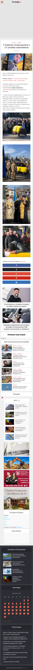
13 (16, 607)
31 (5, 617)
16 (28, 607)
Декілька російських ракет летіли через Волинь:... (21, 436)
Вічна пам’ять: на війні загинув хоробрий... (20, 421)
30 (28, 613)
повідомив (6, 89)
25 (8, 613)
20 (16, 610)
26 (12, 613)
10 (5, 607)
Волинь (14, 42)
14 (20, 607)
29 (24, 613)
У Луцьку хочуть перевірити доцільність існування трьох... (20, 356)
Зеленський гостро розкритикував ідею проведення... (19, 364)
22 (24, 610)
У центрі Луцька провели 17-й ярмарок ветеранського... (19, 372)
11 (8, 607)
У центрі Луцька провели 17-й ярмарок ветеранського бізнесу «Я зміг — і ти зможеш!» (14, 648)
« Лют (4, 621)
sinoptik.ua (19, 527)
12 (12, 607)
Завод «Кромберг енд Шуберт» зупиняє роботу (21, 406)
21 (20, 610)
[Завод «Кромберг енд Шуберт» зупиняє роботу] (10, 407)
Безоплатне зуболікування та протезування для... (18, 571)
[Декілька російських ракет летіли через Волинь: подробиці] (10, 437)
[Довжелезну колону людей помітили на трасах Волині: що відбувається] (10, 414)
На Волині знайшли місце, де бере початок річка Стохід (19, 555)
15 (24, 607)
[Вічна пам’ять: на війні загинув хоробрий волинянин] (10, 422)
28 (20, 613)
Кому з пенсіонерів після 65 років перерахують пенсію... (18, 563)
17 (5, 610)
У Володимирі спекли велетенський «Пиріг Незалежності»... (19, 380)
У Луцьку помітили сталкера (11, 661)
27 (16, 613)
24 (5, 613)
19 (12, 610)
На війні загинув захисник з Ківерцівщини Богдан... (17, 579)
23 (28, 610)
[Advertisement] (16, 21)
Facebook (23, 261)
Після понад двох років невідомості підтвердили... (20, 429)
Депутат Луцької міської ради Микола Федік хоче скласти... (19, 349)
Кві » (8, 621)
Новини (19, 42)
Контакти (24, 668)
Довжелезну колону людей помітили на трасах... (21, 414)
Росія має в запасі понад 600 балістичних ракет (20, 387)
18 (8, 610)
